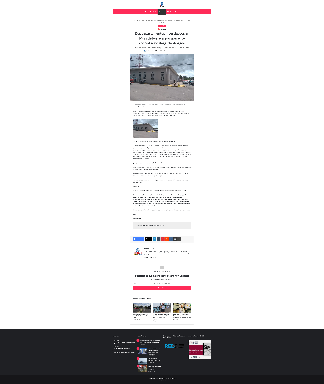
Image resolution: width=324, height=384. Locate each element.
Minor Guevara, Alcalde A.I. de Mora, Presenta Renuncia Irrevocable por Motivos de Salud (182, 315)
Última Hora (170, 12)
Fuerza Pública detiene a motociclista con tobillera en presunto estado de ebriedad (150, 342)
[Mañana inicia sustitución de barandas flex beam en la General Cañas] (142, 308)
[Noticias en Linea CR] (162, 5)
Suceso (177, 12)
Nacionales (161, 12)
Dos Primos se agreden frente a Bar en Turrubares (154, 367)
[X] (149, 257)
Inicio (136, 20)
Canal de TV (153, 12)
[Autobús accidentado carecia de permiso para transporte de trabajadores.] (142, 351)
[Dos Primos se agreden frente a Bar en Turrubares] (142, 368)
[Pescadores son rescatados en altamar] (142, 361)
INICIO (145, 12)
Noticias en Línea (150, 50)
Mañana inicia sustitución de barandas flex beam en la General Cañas (141, 315)
